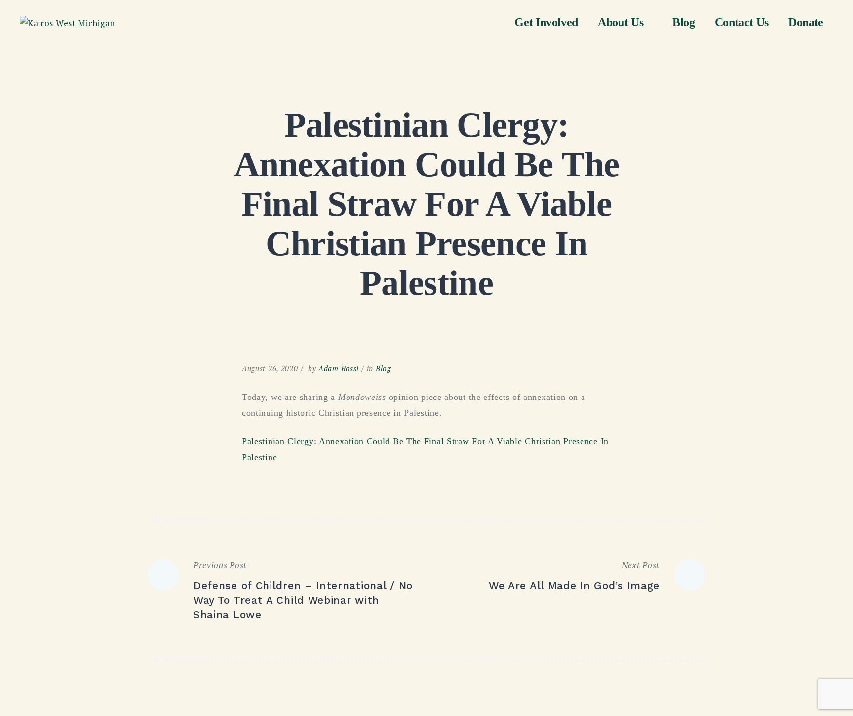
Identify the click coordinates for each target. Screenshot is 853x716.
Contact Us (742, 22)
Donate (805, 22)
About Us (620, 22)
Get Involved (546, 22)
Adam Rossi (338, 368)
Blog (683, 22)
